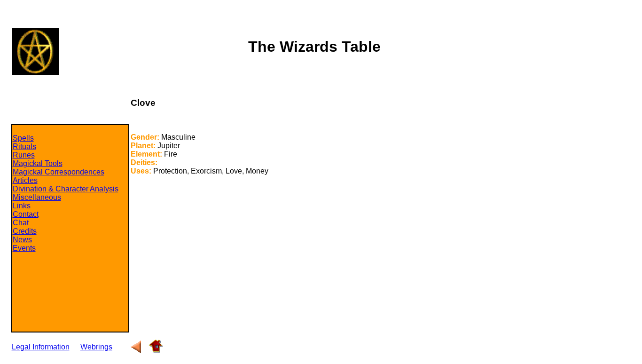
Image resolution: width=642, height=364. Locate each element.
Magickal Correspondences (58, 172)
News (22, 240)
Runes (24, 155)
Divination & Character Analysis (65, 189)
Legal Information (41, 347)
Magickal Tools (38, 163)
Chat (21, 223)
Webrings (96, 347)
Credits (25, 231)
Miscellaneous (37, 197)
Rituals (24, 146)
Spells (23, 138)
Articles (25, 180)
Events (24, 248)
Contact (26, 214)
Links (22, 206)
